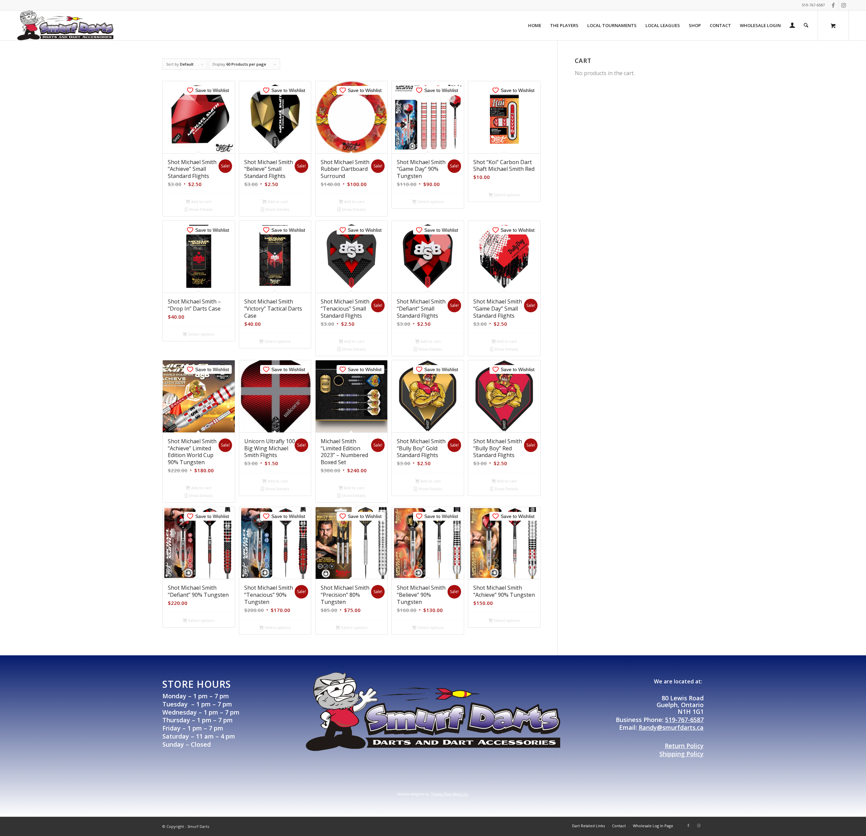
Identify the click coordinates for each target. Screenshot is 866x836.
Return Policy (684, 746)
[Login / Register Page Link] (792, 26)
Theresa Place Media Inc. (450, 794)
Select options (430, 201)
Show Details (200, 209)
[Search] (806, 25)
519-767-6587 (684, 720)
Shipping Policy (681, 754)
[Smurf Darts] (65, 25)
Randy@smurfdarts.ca (671, 727)
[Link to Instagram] (844, 5)
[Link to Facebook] (833, 5)
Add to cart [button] (200, 201)
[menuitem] (535, 25)
